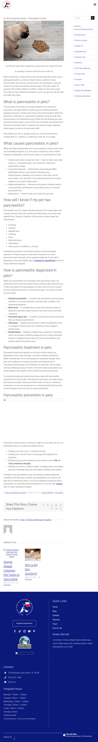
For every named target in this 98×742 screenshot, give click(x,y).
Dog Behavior (80, 51)
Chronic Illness (81, 40)
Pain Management (82, 68)
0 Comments (59, 492)
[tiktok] (20, 631)
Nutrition (78, 63)
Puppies (78, 79)
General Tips (80, 57)
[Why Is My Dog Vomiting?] (33, 550)
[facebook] (15, 631)
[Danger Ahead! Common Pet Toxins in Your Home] (12, 550)
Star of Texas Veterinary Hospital (15, 492)
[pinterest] (34, 631)
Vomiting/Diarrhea (47, 492)
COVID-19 (79, 46)
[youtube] (29, 631)
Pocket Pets (80, 74)
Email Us (12, 682)
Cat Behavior (80, 35)
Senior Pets (79, 85)
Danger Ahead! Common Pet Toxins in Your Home (11, 570)
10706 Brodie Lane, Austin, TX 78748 (23, 673)
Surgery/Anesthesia (83, 90)
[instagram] (24, 631)
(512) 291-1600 (14, 677)
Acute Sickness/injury (84, 29)
